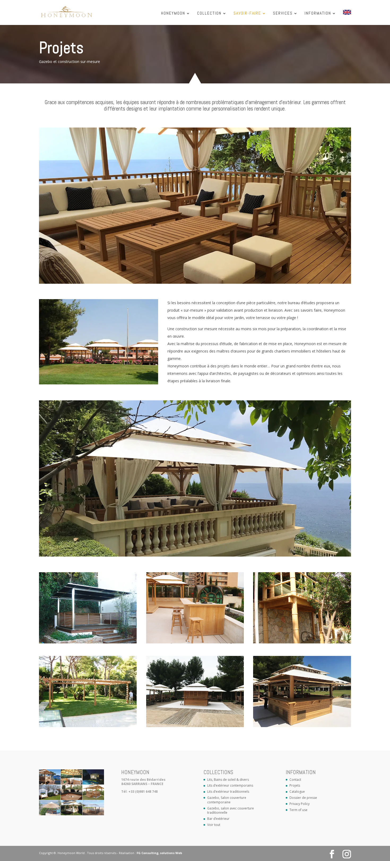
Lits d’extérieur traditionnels (228, 791)
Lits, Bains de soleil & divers (228, 779)
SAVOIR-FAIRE (247, 13)
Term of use (298, 810)
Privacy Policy (299, 803)
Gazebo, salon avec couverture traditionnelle (230, 810)
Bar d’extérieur (218, 818)
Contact (295, 779)
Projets (294, 785)
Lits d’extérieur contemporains (230, 785)
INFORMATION (318, 13)
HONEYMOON (173, 13)
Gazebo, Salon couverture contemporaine (226, 799)
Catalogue (297, 791)
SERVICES (283, 13)
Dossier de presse (303, 797)
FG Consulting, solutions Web (159, 853)
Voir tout (213, 824)
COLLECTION (209, 13)
